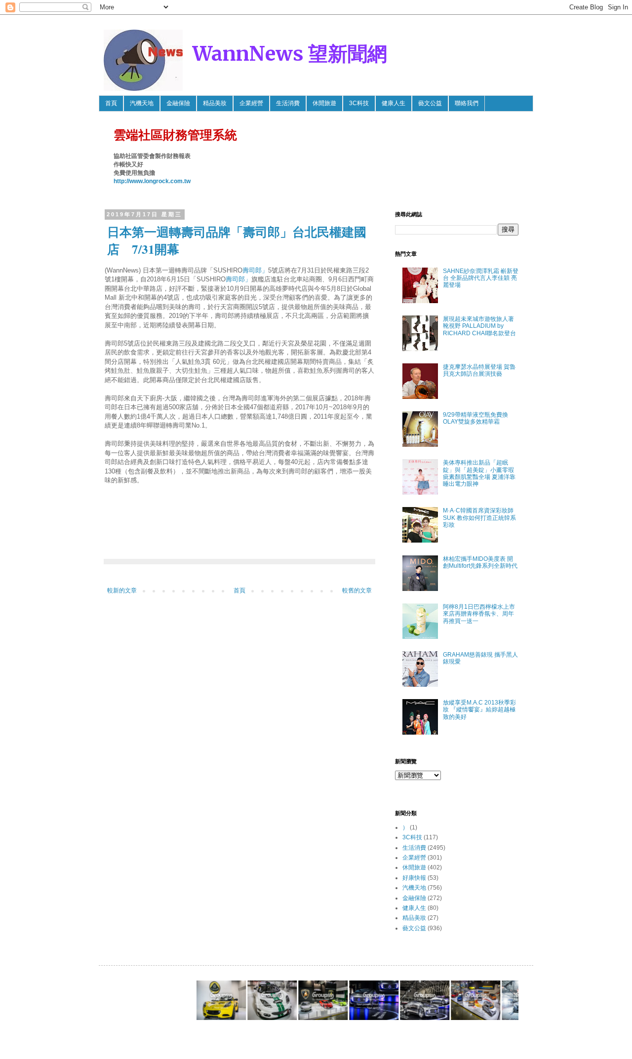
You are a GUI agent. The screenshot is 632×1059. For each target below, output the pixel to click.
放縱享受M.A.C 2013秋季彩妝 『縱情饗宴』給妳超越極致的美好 (479, 709)
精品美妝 (215, 103)
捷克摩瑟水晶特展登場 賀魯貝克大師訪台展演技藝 (479, 370)
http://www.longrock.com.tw (152, 181)
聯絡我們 (466, 103)
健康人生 (393, 103)
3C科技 (359, 103)
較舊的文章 (357, 590)
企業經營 (251, 103)
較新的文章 (122, 590)
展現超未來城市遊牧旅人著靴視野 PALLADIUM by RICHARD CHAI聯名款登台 (479, 326)
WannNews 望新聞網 (290, 53)
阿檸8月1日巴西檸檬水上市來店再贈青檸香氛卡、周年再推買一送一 (479, 614)
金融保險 (178, 103)
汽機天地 (142, 103)
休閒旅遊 (324, 103)
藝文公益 (430, 103)
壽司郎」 (255, 270)
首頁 (111, 103)
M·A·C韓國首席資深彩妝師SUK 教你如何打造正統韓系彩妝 (479, 517)
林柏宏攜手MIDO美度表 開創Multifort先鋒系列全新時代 (480, 562)
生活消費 (288, 103)
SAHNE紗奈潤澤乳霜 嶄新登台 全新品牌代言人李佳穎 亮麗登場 (480, 278)
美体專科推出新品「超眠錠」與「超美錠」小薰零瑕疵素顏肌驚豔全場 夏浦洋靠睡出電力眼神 (479, 473)
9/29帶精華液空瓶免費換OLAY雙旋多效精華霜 (475, 418)
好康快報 (414, 877)
